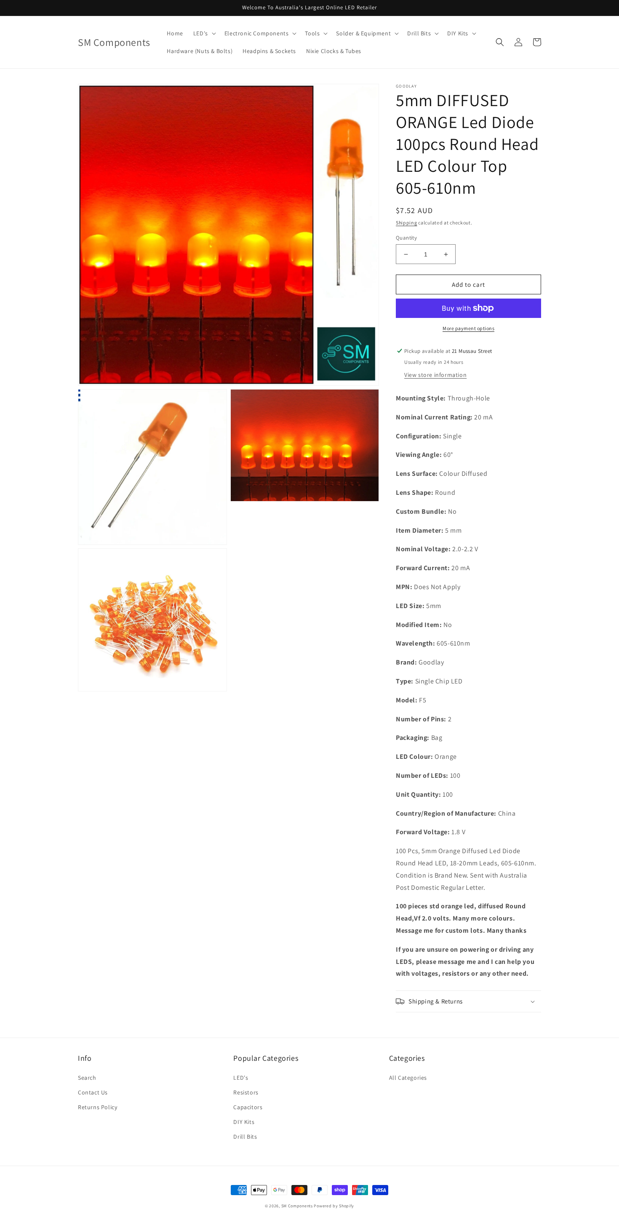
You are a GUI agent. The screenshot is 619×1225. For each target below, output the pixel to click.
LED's (240, 1077)
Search (87, 1077)
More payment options (468, 328)
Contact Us (93, 1092)
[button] (203, 33)
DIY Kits (243, 1122)
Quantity (406, 237)
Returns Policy (97, 1107)
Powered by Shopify (334, 1206)
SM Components (297, 1206)
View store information (435, 375)
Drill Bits (245, 1136)
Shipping (406, 222)
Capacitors (247, 1107)
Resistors (245, 1092)
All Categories (408, 1077)
